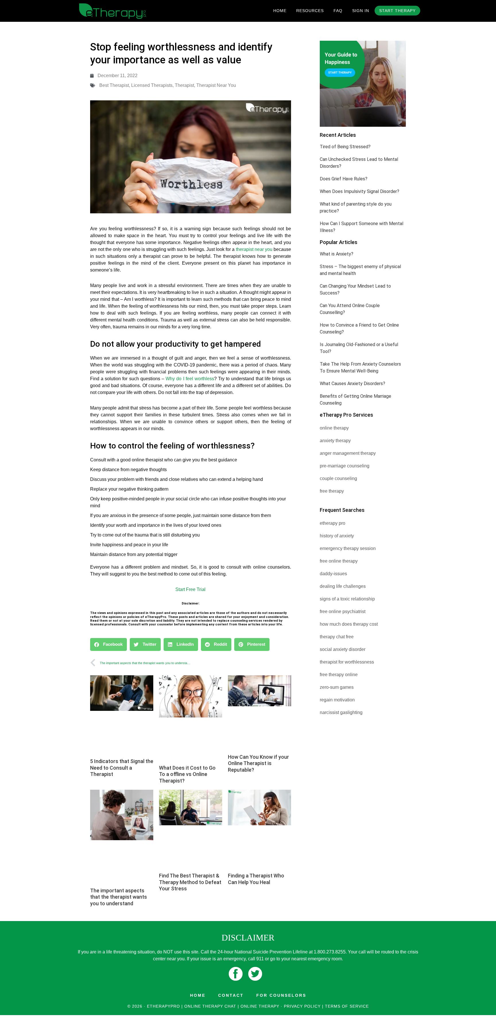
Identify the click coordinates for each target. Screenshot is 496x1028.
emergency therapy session (348, 548)
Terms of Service (347, 1006)
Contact (231, 995)
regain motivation (337, 699)
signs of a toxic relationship (347, 598)
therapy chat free (337, 636)
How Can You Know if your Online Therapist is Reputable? (258, 763)
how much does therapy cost (349, 624)
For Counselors (281, 995)
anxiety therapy (335, 440)
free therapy (332, 491)
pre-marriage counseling (344, 465)
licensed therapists (152, 85)
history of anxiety (337, 535)
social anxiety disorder (342, 649)
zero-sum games (337, 687)
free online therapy (339, 561)
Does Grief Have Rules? (343, 179)
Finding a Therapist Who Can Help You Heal (256, 879)
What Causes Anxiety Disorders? (352, 383)
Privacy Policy (302, 1006)
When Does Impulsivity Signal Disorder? (359, 191)
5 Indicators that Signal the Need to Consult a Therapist (121, 767)
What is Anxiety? (336, 254)
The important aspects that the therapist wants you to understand (118, 896)
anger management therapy (348, 453)
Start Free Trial (190, 589)
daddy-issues (333, 573)
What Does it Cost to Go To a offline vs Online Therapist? (187, 774)
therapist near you (216, 85)
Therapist (184, 85)
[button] (108, 644)
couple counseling (338, 478)
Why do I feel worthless (190, 378)
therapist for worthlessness (347, 662)
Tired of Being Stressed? (345, 146)
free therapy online (339, 674)
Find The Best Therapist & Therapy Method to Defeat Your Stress (190, 882)
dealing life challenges (343, 586)
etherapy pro (332, 523)
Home (198, 995)
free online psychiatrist (342, 611)
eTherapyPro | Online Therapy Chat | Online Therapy (127, 11)
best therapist (114, 85)
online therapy (334, 428)
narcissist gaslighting (341, 712)
